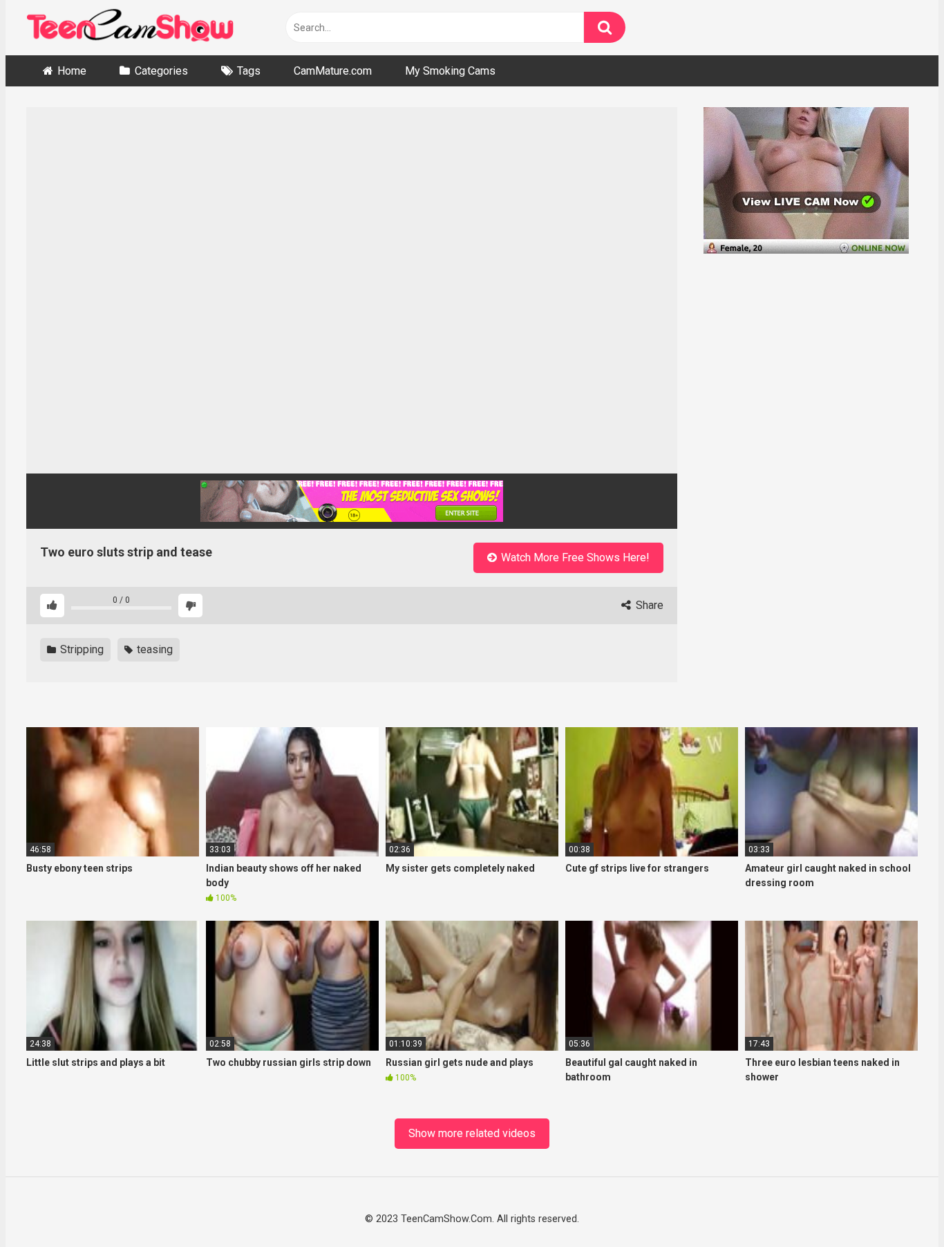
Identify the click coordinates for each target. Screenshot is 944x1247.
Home (71, 70)
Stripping (80, 649)
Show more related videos (472, 1133)
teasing (153, 649)
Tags (249, 70)
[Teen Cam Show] (130, 28)
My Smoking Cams (450, 70)
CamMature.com (333, 70)
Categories (161, 70)
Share (648, 605)
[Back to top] (897, 1204)
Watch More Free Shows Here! (574, 557)
